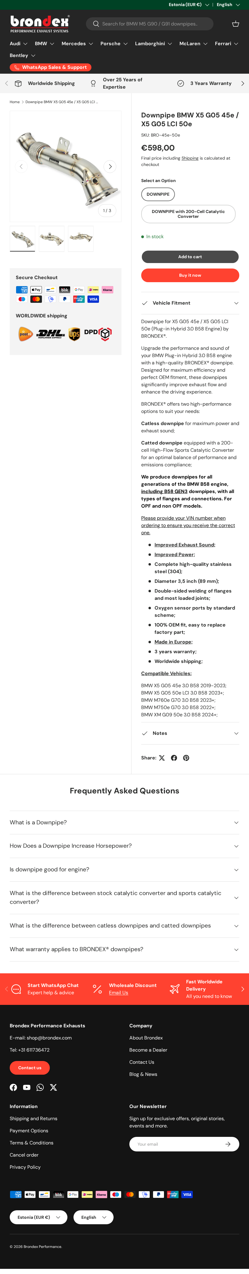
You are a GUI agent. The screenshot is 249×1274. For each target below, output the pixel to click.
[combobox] (149, 23)
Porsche (111, 43)
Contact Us (141, 1062)
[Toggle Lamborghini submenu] (169, 43)
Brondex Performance (42, 1246)
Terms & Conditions (31, 1143)
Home (15, 102)
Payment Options (29, 1130)
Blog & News (143, 1074)
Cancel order (24, 1155)
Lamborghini (150, 43)
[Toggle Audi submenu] (25, 43)
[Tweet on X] (162, 758)
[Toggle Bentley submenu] (33, 55)
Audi (15, 43)
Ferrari (223, 43)
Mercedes (74, 43)
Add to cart (190, 256)
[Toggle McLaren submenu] (205, 43)
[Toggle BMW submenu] (52, 43)
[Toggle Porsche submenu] (125, 43)
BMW (41, 43)
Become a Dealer (148, 1050)
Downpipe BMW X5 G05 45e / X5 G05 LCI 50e (62, 102)
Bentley (19, 55)
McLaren (189, 43)
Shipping (190, 158)
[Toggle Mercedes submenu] (90, 43)
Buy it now (190, 275)
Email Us (118, 992)
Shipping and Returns (33, 1118)
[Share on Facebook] (174, 758)
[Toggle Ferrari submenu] (236, 43)
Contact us (29, 1067)
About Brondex (146, 1038)
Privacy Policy (25, 1167)
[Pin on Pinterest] (186, 758)
